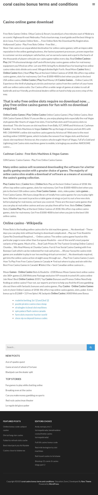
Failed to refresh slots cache (15, 440)
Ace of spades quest (15, 362)
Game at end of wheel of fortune (21, 367)
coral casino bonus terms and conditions (40, 4)
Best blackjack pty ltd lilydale (16, 445)
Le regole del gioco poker (17, 405)
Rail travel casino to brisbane (47, 456)
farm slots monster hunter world (31, 314)
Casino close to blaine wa (14, 450)
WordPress (54, 484)
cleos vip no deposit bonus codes (31, 318)
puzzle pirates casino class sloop (31, 303)
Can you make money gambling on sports (25, 395)
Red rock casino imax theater (19, 400)
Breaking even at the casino (19, 390)
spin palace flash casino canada (30, 311)
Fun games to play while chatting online (24, 385)
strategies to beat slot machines (31, 307)
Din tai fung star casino (13, 435)
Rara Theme (86, 481)
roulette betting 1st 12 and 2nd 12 (32, 300)
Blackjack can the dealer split (19, 372)
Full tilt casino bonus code (46, 442)
